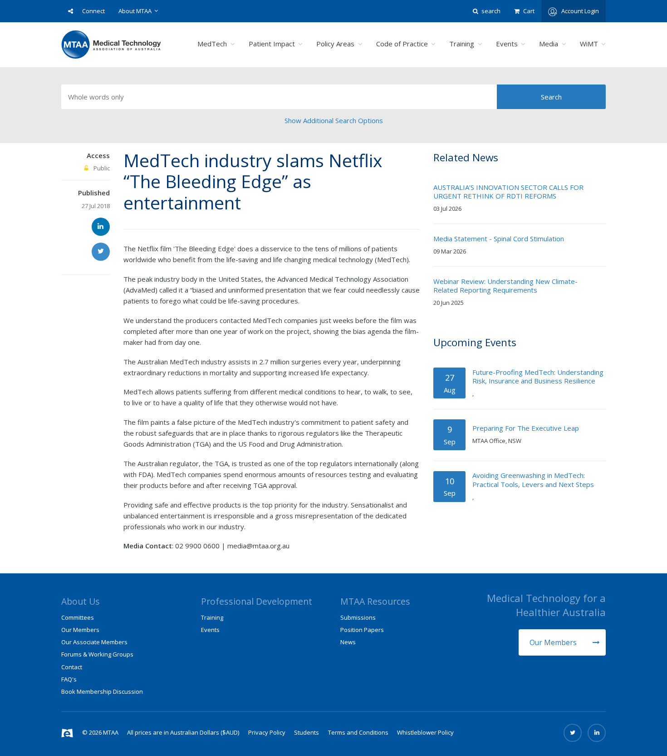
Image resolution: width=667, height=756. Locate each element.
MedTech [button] (212, 43)
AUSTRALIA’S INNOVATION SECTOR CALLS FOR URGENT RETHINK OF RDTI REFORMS (508, 192)
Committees (77, 617)
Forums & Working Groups (97, 654)
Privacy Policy (266, 732)
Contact (71, 667)
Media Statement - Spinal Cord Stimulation (498, 238)
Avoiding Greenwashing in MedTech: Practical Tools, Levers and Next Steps (533, 480)
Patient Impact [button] (272, 43)
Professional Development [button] (256, 601)
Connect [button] (93, 11)
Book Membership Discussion (102, 691)
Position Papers (362, 630)
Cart (529, 11)
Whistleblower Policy (425, 732)
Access (98, 155)
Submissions (358, 617)
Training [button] (461, 43)
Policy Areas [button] (335, 43)
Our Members (554, 642)
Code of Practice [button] (402, 43)
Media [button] (548, 43)
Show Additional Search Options (333, 120)
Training (212, 617)
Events (210, 630)
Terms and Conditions (358, 732)
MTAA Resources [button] (375, 601)
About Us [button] (80, 601)
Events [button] (507, 43)
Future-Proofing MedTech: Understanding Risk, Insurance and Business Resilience (537, 377)
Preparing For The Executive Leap (525, 428)
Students (306, 732)
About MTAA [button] (135, 11)
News (348, 642)
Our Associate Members (94, 642)
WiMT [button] (589, 43)
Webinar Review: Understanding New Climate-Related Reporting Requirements (505, 286)
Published (94, 192)
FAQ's (69, 679)
